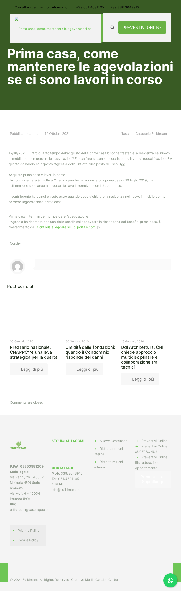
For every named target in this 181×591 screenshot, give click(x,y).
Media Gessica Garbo (101, 580)
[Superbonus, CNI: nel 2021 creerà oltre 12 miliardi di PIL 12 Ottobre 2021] (177, 572)
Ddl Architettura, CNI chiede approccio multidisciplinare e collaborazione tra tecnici (142, 357)
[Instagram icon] (154, 579)
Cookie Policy (28, 540)
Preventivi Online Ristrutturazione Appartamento (151, 462)
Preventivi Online (154, 441)
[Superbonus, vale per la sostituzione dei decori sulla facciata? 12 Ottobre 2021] (4, 572)
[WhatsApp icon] (145, 579)
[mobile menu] (94, 29)
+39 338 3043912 (124, 7)
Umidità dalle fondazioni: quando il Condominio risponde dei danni (90, 352)
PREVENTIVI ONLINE (142, 27)
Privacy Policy (28, 531)
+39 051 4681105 (90, 7)
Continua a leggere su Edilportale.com (66, 227)
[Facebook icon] (150, 579)
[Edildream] (54, 28)
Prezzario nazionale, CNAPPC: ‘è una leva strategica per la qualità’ (34, 352)
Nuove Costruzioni (114, 441)
